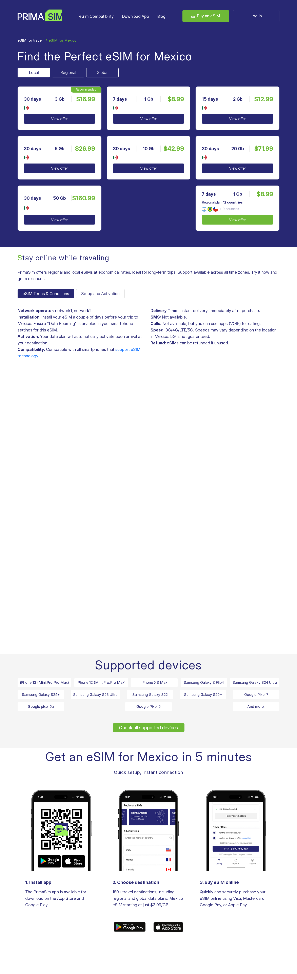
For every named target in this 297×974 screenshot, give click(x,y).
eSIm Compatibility (96, 16)
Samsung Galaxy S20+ (203, 694)
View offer (59, 119)
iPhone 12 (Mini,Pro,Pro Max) (101, 682)
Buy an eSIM (208, 16)
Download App (135, 16)
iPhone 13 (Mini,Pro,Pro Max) (44, 682)
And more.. (256, 706)
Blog (161, 16)
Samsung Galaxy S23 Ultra (95, 694)
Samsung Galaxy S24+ (41, 694)
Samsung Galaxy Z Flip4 (204, 682)
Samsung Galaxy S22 (150, 694)
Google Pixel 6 (148, 706)
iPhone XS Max (154, 682)
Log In (256, 16)
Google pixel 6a (41, 706)
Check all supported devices (148, 727)
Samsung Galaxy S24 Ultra (255, 682)
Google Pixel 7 (256, 694)
